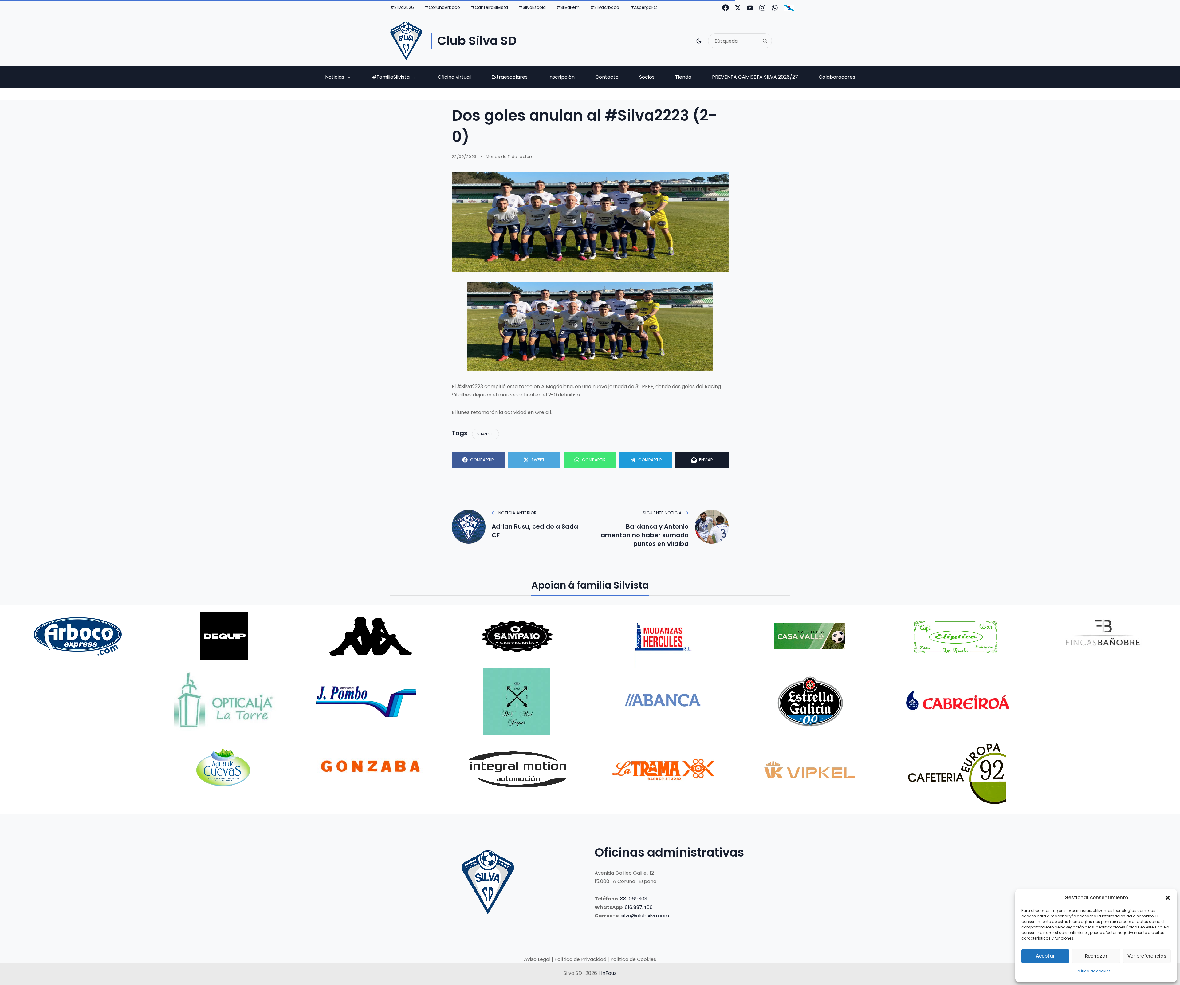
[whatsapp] (774, 7)
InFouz (608, 973)
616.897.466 (639, 907)
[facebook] (725, 7)
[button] (1168, 898)
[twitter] (737, 7)
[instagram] (762, 7)
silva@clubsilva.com (645, 915)
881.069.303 (633, 898)
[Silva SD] (406, 41)
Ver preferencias (1146, 956)
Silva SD (485, 434)
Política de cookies (1093, 971)
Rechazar (1096, 956)
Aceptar (1045, 956)
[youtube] (750, 7)
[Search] (764, 40)
